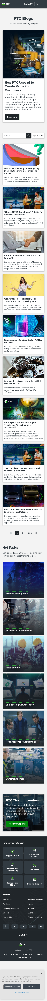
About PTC (7, 900)
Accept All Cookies (12, 987)
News (30, 904)
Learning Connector (11, 908)
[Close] (41, 973)
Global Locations (35, 917)
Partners (31, 908)
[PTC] (23, 945)
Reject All (32, 987)
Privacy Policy (28, 954)
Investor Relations (35, 900)
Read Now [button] (12, 117)
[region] (22, 984)
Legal (5, 954)
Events (31, 913)
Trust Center (15, 954)
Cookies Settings (24, 957)
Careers (6, 913)
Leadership (7, 917)
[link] (17, 824)
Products (6, 904)
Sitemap (39, 954)
